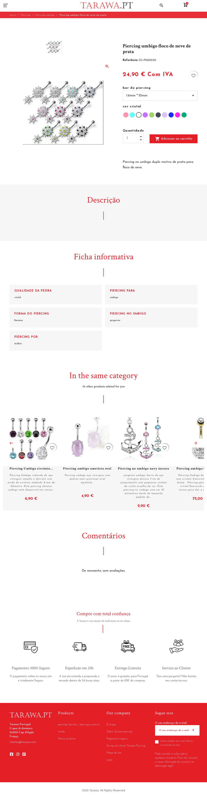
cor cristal (132, 106)
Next (195, 443)
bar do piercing (137, 88)
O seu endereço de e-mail (171, 723)
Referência (131, 60)
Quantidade (133, 130)
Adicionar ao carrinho (173, 138)
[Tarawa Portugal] (106, 5)
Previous (11, 443)
